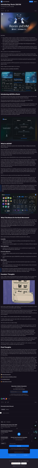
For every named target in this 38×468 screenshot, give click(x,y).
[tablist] (5, 409)
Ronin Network (7, 427)
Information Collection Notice (18, 449)
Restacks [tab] (7, 409)
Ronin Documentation (6, 374)
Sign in (35, 1)
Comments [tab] (3, 409)
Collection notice (26, 460)
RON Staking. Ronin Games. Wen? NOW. (9, 424)
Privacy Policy (26, 449)
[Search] (36, 422)
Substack (14, 465)
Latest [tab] (5, 421)
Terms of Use (24, 448)
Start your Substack (16, 463)
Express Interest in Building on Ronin (9, 377)
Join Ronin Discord (6, 379)
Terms (21, 460)
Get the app (24, 463)
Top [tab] (2, 421)
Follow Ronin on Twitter (7, 381)
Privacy (19, 460)
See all (3, 443)
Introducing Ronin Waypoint (6, 430)
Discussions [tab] (8, 421)
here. (3, 49)
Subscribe (31, 1)
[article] (19, 426)
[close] (28, 433)
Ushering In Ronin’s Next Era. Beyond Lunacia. (9, 426)
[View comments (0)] (6, 11)
